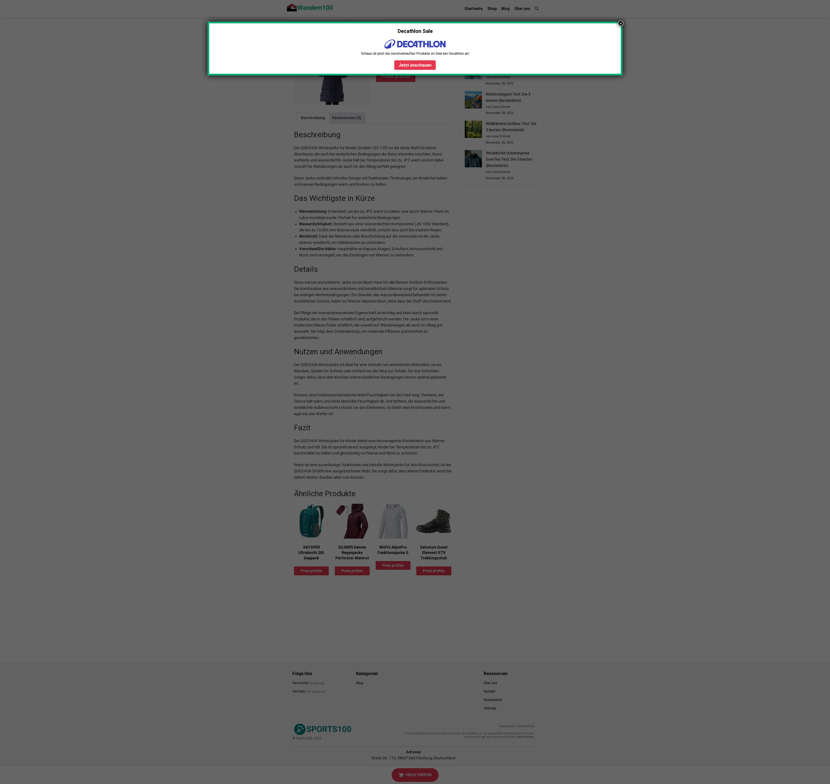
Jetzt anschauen (415, 65)
